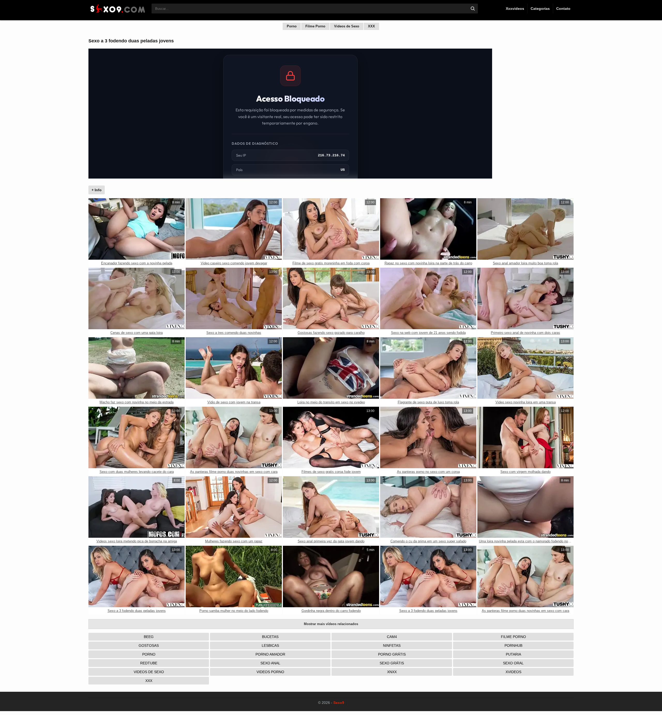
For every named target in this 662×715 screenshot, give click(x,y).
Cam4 (392, 637)
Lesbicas (270, 645)
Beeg (149, 637)
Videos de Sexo (346, 26)
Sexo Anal (270, 663)
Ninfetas (392, 645)
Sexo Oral (513, 663)
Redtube (148, 663)
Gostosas (149, 645)
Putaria (513, 654)
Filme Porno (315, 26)
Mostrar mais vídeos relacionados (331, 624)
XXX (371, 26)
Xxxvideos (515, 8)
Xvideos (513, 672)
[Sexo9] (117, 13)
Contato (563, 8)
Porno (292, 26)
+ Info (97, 190)
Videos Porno (270, 672)
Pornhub (513, 645)
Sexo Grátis (392, 663)
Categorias (540, 8)
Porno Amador (270, 654)
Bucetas (270, 637)
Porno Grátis (392, 654)
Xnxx (392, 672)
